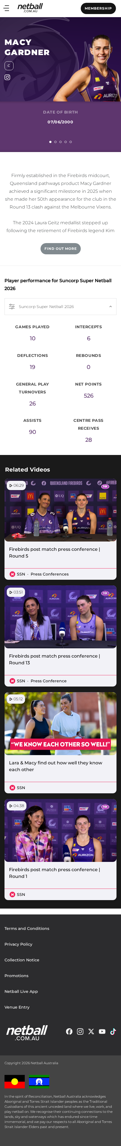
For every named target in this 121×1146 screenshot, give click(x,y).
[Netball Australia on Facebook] (69, 1033)
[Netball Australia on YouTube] (102, 1033)
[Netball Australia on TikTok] (113, 1033)
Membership (98, 8)
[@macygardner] (7, 78)
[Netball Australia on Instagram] (80, 1033)
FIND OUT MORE (60, 248)
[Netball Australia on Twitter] (91, 1033)
